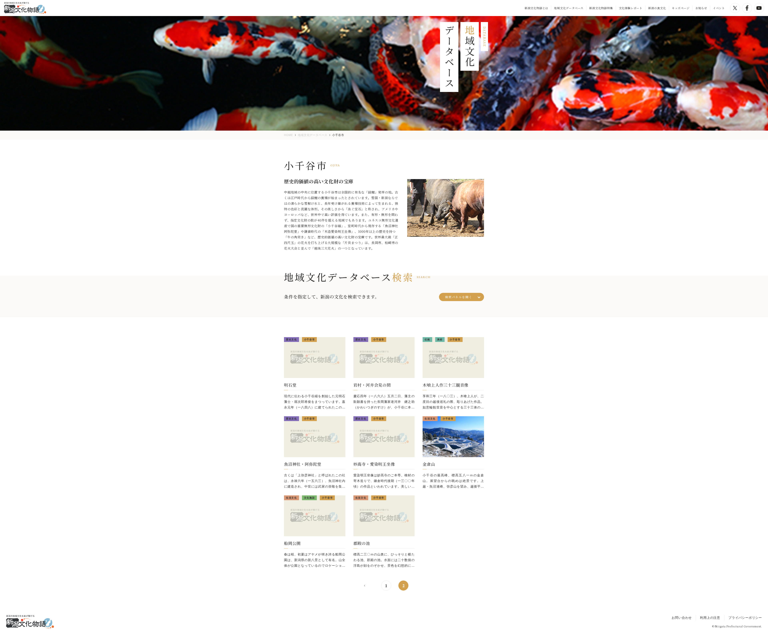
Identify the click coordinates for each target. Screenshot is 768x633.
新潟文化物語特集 (601, 8)
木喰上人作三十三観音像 (445, 385)
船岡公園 (292, 543)
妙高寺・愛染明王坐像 (374, 464)
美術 (440, 339)
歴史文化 (291, 339)
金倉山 (429, 464)
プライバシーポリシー (745, 617)
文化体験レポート (630, 8)
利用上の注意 (710, 617)
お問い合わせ (682, 617)
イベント (719, 8)
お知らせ (701, 8)
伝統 (427, 339)
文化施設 (309, 497)
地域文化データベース (568, 8)
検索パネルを (458, 297)
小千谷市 (309, 339)
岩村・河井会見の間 (372, 385)
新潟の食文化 (657, 8)
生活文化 (430, 418)
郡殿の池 (361, 543)
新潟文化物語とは (536, 8)
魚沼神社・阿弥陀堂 (302, 464)
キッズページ (681, 8)
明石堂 (290, 385)
